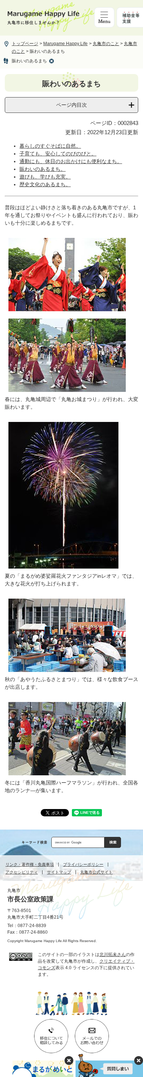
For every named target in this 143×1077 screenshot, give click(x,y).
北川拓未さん (112, 954)
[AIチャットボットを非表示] (138, 1060)
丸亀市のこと (106, 43)
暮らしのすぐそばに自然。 (50, 146)
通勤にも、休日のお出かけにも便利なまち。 (70, 161)
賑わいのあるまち (29, 60)
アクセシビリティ (22, 872)
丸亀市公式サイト (96, 872)
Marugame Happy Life (65, 43)
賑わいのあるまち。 (42, 169)
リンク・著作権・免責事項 (30, 865)
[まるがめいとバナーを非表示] (69, 1060)
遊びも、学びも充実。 (45, 177)
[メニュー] (104, 17)
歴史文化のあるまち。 (45, 184)
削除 (51, 61)
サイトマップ (59, 872)
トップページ (25, 43)
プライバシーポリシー (83, 865)
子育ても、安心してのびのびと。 (57, 154)
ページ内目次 (71, 105)
